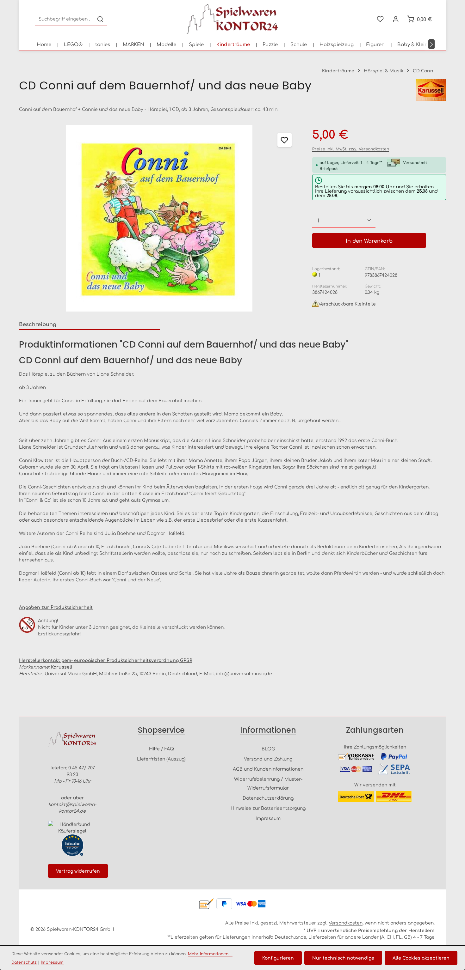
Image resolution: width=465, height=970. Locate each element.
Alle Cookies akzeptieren (421, 958)
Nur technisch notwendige (343, 958)
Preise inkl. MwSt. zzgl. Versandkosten (350, 148)
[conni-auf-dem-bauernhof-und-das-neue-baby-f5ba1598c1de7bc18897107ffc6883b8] (159, 218)
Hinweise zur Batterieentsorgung (268, 808)
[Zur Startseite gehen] (232, 19)
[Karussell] (431, 90)
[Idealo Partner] (72, 845)
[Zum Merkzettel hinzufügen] (284, 140)
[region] (159, 218)
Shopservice (161, 730)
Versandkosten (346, 922)
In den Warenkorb (369, 240)
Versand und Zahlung (268, 758)
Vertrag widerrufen (78, 871)
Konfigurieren (278, 958)
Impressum (268, 818)
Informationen (268, 730)
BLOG (268, 748)
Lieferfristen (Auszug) (161, 758)
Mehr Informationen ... (210, 953)
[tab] (89, 324)
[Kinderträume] (233, 44)
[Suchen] (100, 19)
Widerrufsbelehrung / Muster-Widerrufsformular (268, 783)
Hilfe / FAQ (161, 748)
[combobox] (64, 19)
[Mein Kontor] (395, 19)
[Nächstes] (431, 44)
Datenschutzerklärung (268, 798)
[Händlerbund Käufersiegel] (72, 827)
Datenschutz (24, 962)
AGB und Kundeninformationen (268, 769)
